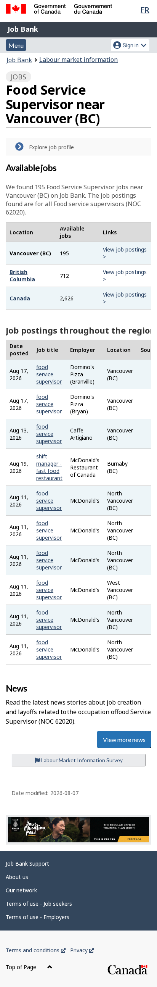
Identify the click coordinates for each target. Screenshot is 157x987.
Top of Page (22, 967)
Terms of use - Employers (37, 917)
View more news (124, 739)
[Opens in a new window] (78, 830)
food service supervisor (49, 374)
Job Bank (23, 29)
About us (17, 877)
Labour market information (78, 59)
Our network (21, 890)
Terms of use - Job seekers (39, 903)
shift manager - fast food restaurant (49, 467)
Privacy (82, 950)
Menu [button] (16, 45)
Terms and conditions (36, 950)
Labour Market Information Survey (81, 760)
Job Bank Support (27, 863)
